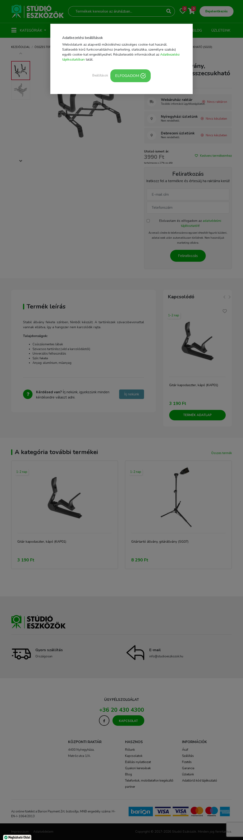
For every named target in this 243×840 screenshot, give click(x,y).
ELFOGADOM (127, 75)
